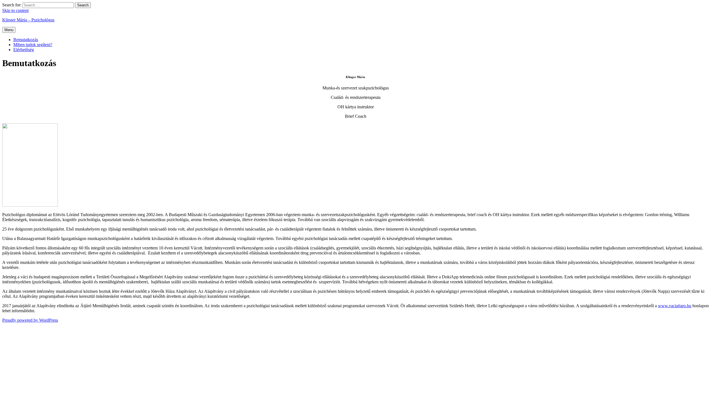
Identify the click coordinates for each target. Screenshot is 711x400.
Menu (8, 30)
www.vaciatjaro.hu (674, 305)
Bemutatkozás (25, 39)
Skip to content (15, 10)
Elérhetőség (23, 49)
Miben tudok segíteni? (32, 44)
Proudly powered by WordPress (30, 320)
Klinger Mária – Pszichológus (28, 20)
